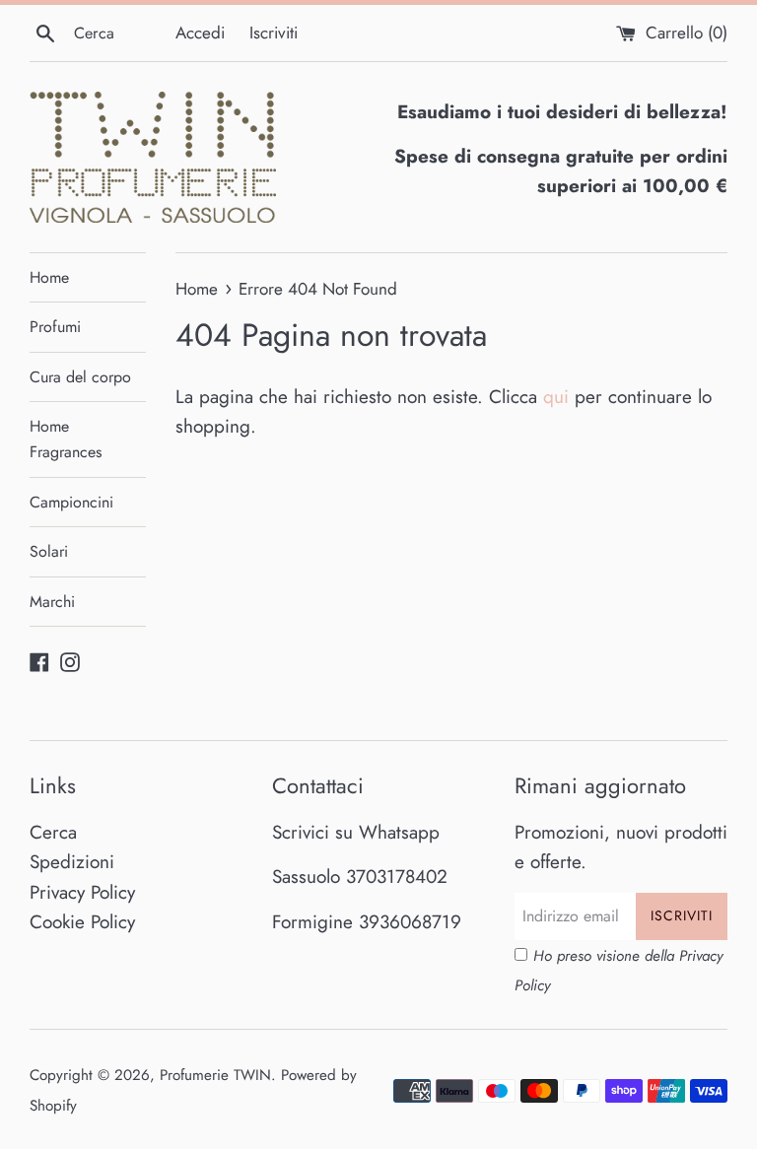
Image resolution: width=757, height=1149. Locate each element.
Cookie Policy (82, 922)
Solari (49, 551)
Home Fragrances (66, 439)
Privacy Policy (82, 892)
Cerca (53, 832)
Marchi (52, 601)
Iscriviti (273, 32)
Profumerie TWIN (215, 1075)
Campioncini (71, 502)
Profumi (55, 326)
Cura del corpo (80, 377)
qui (556, 396)
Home (49, 277)
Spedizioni (72, 861)
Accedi (200, 32)
